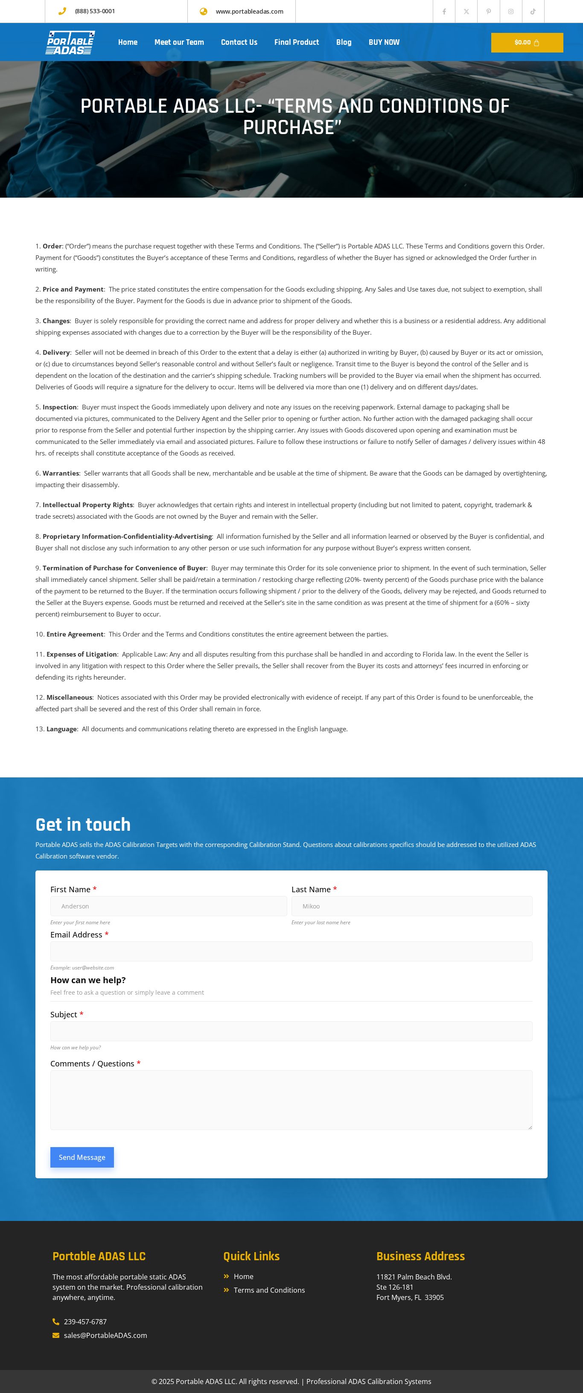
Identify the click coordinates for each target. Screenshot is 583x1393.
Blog (344, 42)
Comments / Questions (95, 1063)
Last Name (314, 889)
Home (127, 42)
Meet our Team (179, 42)
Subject (67, 1014)
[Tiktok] (533, 11)
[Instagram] (511, 11)
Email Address (79, 934)
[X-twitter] (466, 11)
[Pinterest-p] (488, 11)
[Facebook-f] (444, 11)
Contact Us (239, 42)
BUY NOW (384, 42)
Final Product (296, 42)
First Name (73, 889)
